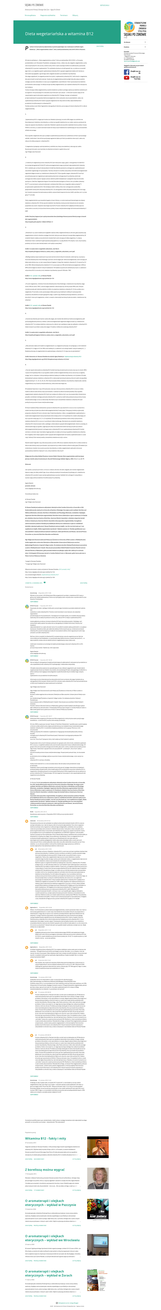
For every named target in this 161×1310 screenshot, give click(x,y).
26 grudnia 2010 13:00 (44, 593)
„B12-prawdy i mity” (64, 569)
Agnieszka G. (34, 907)
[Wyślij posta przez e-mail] (45, 583)
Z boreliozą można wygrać (45, 1170)
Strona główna (30, 15)
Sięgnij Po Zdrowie (34, 5)
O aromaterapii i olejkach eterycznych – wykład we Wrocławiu (52, 1238)
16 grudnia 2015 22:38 (45, 907)
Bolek (31, 812)
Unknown (33, 821)
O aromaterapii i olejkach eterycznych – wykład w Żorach (48, 1273)
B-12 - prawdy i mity (35, 275)
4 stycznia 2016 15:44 (44, 960)
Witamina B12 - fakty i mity (45, 1138)
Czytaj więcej (76, 1159)
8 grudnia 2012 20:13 (41, 812)
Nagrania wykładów (47, 15)
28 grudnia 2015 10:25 (45, 947)
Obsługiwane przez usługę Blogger (68, 1303)
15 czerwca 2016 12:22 (44, 1080)
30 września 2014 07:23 (43, 821)
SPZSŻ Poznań (34, 606)
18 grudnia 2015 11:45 (44, 930)
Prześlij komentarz (40, 1225)
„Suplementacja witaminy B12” (50, 574)
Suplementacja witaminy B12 (73, 356)
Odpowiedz (34, 602)
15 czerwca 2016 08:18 (44, 992)
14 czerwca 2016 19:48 (44, 977)
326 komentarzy (39, 1159)
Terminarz (64, 15)
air (36, 849)
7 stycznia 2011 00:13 (46, 606)
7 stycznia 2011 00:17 (46, 716)
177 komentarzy (39, 1190)
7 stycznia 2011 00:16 (46, 660)
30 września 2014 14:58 (44, 849)
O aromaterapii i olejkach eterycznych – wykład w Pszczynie (50, 1203)
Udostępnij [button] (100, 46)
